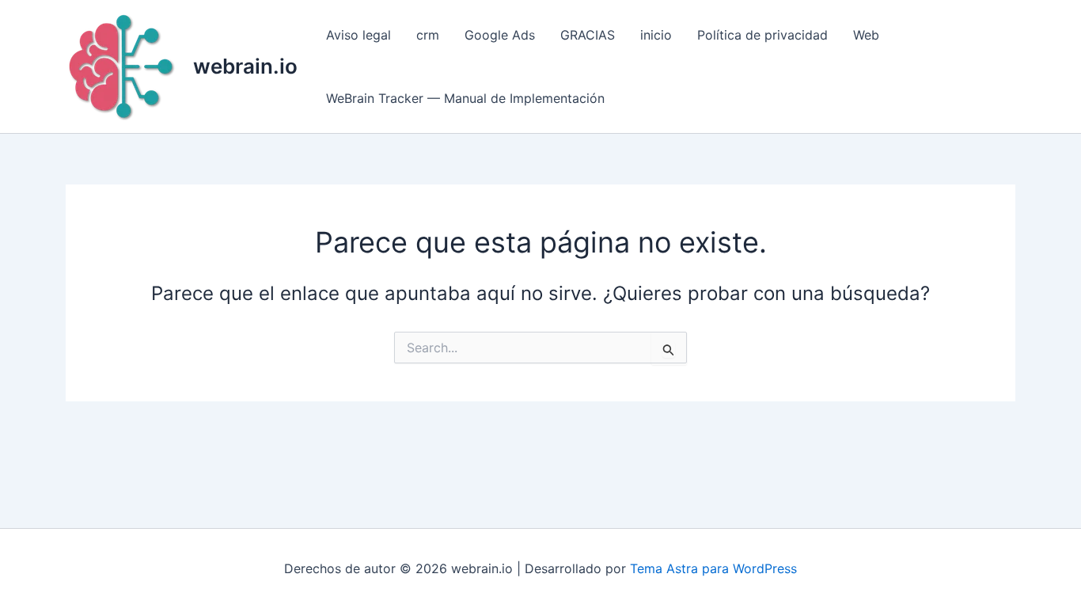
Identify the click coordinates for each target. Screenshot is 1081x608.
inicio (656, 35)
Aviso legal (358, 35)
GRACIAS (587, 35)
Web (866, 35)
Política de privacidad (762, 35)
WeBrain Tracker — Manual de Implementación (465, 98)
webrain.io (245, 66)
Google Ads (500, 35)
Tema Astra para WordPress (713, 568)
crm (427, 35)
